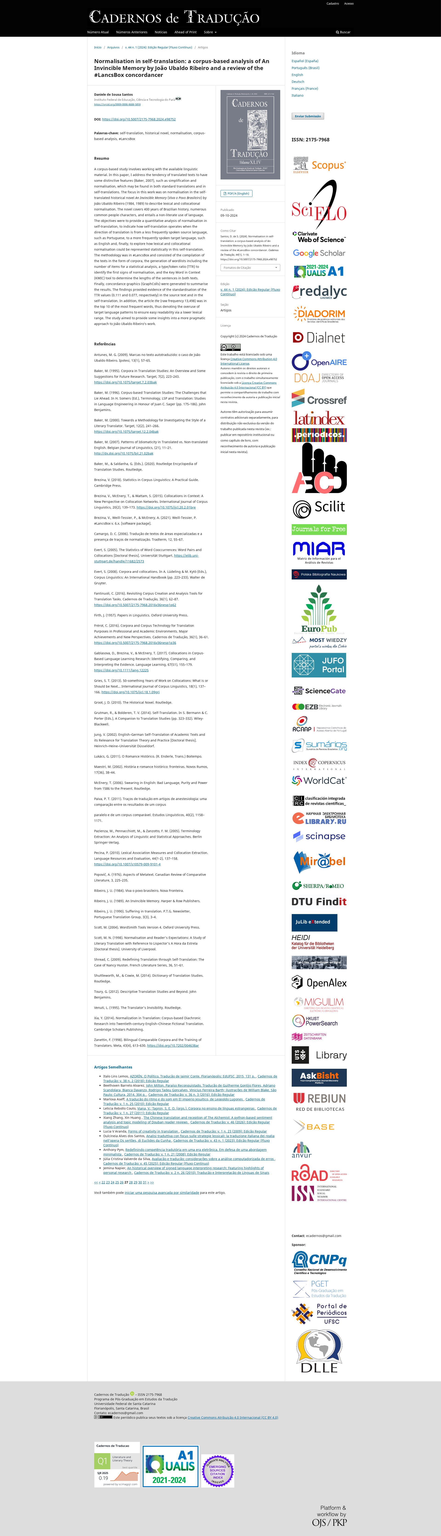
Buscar (345, 32)
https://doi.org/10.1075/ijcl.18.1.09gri (131, 692)
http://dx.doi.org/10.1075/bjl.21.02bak (123, 453)
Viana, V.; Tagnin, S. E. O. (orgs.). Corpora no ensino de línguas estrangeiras (196, 1108)
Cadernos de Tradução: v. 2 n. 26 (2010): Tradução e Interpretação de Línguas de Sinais (201, 1172)
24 (112, 1182)
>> (152, 1182)
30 (140, 1182)
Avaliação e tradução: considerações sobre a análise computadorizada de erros (213, 1159)
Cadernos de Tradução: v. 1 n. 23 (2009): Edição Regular (224, 1131)
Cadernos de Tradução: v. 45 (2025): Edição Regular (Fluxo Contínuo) (156, 1163)
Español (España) (305, 61)
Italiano (297, 95)
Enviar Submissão (308, 116)
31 (145, 1182)
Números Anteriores (131, 32)
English (297, 75)
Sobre (209, 32)
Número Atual (98, 32)
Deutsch (298, 81)
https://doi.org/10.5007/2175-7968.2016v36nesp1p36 (135, 643)
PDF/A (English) (238, 193)
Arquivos (113, 47)
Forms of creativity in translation (153, 1131)
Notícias (161, 32)
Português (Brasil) (305, 68)
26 (122, 1182)
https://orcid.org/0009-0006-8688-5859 (117, 104)
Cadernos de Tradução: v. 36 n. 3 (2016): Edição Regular (191, 1094)
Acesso (349, 3)
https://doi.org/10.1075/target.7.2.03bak (125, 382)
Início (98, 47)
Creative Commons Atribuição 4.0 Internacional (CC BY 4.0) (233, 1417)
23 (108, 1182)
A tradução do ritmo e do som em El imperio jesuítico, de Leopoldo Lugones (185, 1099)
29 (135, 1182)
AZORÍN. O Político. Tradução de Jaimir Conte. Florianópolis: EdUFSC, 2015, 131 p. (193, 1076)
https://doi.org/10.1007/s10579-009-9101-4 (127, 864)
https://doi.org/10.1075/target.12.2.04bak (126, 431)
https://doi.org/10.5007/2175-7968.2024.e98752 (139, 119)
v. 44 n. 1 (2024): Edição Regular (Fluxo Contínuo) (158, 47)
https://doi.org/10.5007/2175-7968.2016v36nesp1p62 (135, 605)
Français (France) (305, 88)
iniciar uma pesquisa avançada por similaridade (162, 1192)
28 (131, 1182)
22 (103, 1182)
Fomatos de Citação (237, 268)
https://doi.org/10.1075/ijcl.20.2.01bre (166, 507)
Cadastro (333, 3)
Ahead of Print (186, 32)
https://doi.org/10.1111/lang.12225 (121, 670)
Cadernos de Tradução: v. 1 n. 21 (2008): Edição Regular (167, 1154)
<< (96, 1182)
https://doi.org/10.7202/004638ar (173, 1045)
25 (117, 1182)
